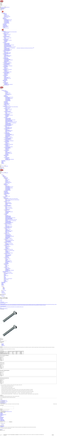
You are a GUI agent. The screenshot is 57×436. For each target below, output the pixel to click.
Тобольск (4, 288)
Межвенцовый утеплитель (9, 136)
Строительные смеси (6, 150)
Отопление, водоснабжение (36, 304)
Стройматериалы (6, 302)
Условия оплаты (2, 419)
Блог (0, 416)
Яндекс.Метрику (13, 434)
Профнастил (7, 158)
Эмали (6, 113)
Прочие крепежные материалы (9, 130)
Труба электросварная (8, 100)
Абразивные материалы (8, 118)
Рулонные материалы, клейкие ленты (8, 137)
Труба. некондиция (8, 99)
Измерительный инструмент (9, 120)
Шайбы (2, 308)
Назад (3, 175)
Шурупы (6, 308)
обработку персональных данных (8, 411)
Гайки (1, 308)
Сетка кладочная (7, 149)
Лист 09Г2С (7, 92)
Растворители (7, 115)
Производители (2, 417)
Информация (1, 415)
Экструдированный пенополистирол (10, 134)
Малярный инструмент (8, 119)
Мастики (7, 109)
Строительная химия (6, 114)
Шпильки (4, 308)
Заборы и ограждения (6, 157)
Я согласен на (6, 411)
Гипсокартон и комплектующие (8, 139)
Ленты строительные (8, 107)
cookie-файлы (16, 434)
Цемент (6, 151)
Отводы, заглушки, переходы (9, 127)
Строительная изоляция (8, 234)
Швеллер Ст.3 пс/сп (8, 105)
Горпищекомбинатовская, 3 (3, 402)
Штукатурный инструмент (9, 125)
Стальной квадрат (6, 102)
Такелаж (6, 129)
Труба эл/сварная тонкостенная (9, 98)
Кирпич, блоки (6, 155)
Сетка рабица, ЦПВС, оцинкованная (10, 159)
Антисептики (7, 116)
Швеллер (7, 195)
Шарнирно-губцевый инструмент (9, 124)
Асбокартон (7, 143)
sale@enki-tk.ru (2, 426)
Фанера (6, 142)
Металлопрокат (5, 90)
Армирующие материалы (7, 147)
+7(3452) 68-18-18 (2, 8)
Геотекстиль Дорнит (8, 135)
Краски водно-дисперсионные (9, 112)
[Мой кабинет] (0, 173)
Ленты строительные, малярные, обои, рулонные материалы (11, 106)
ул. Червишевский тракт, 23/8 (3, 400)
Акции (2, 161)
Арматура (5, 95)
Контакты (3, 162)
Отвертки (7, 122)
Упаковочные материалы (8, 138)
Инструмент (5, 117)
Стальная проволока (6, 104)
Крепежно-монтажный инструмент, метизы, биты (11, 121)
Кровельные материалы (7, 108)
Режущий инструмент (8, 123)
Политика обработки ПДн (3, 414)
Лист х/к (6, 93)
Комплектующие (7, 148)
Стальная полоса (6, 101)
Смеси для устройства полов (9, 153)
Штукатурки (7, 154)
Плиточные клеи (7, 152)
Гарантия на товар (2, 420)
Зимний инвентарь (8, 145)
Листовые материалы (6, 141)
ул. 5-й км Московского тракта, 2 (4, 401)
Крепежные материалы (41, 304)
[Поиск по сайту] (0, 6)
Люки (6, 126)
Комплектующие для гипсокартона (9, 140)
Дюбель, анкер (7, 132)
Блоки (6, 156)
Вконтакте (3, 296)
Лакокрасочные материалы (7, 111)
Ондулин (7, 110)
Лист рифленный (7, 94)
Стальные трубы (6, 96)
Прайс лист (3, 163)
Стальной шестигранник (7, 103)
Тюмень (4, 289)
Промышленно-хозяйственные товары (8, 144)
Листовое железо (7, 179)
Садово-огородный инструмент (9, 146)
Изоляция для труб (8, 133)
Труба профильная (8, 97)
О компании (1, 413)
